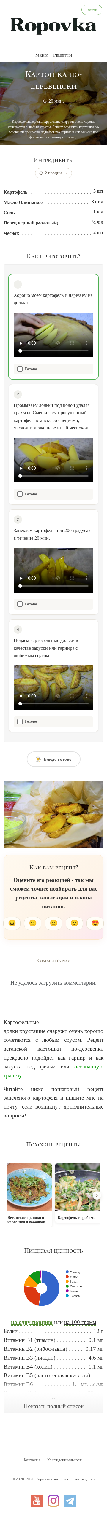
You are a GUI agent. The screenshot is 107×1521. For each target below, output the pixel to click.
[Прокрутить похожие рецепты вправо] (97, 1195)
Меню (41, 55)
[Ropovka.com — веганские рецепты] (53, 25)
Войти (91, 10)
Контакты (32, 1460)
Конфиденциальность (65, 1460)
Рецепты (62, 55)
